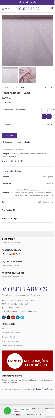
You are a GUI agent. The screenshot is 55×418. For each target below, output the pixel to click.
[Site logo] (27, 8)
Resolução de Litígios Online (13, 346)
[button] (4, 40)
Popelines (13, 87)
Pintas (22, 87)
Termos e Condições (10, 337)
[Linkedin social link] (31, 2)
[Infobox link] (27, 241)
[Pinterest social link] (27, 2)
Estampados (24, 154)
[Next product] (51, 87)
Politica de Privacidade (11, 333)
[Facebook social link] (20, 2)
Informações (8, 324)
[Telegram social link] (34, 2)
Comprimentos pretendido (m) (15, 109)
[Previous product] (45, 87)
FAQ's (4, 328)
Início (4, 87)
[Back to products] (48, 87)
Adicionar (9, 136)
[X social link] (23, 2)
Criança (15, 154)
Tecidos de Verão (9, 156)
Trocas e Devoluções (10, 341)
